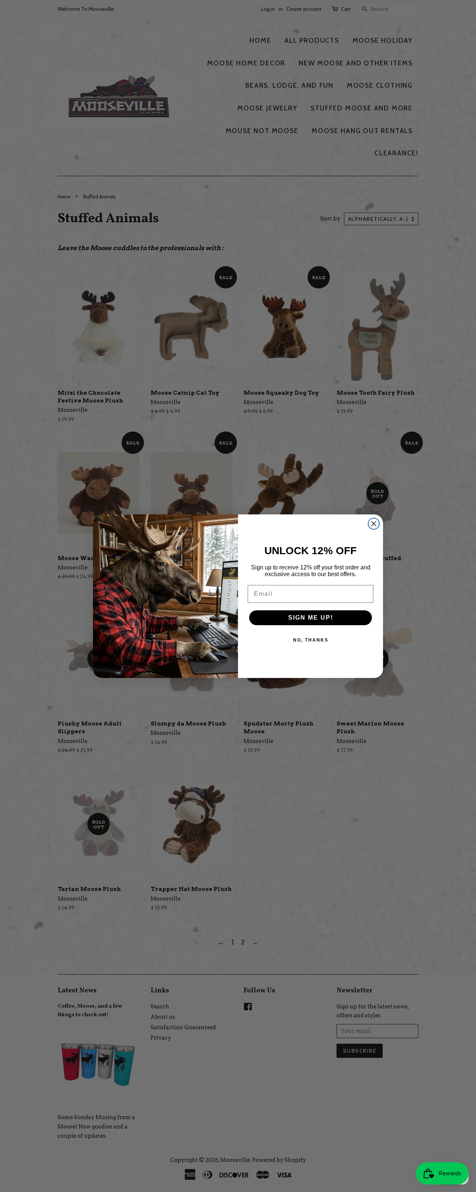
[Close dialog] (373, 523)
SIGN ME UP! (310, 617)
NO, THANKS (310, 640)
